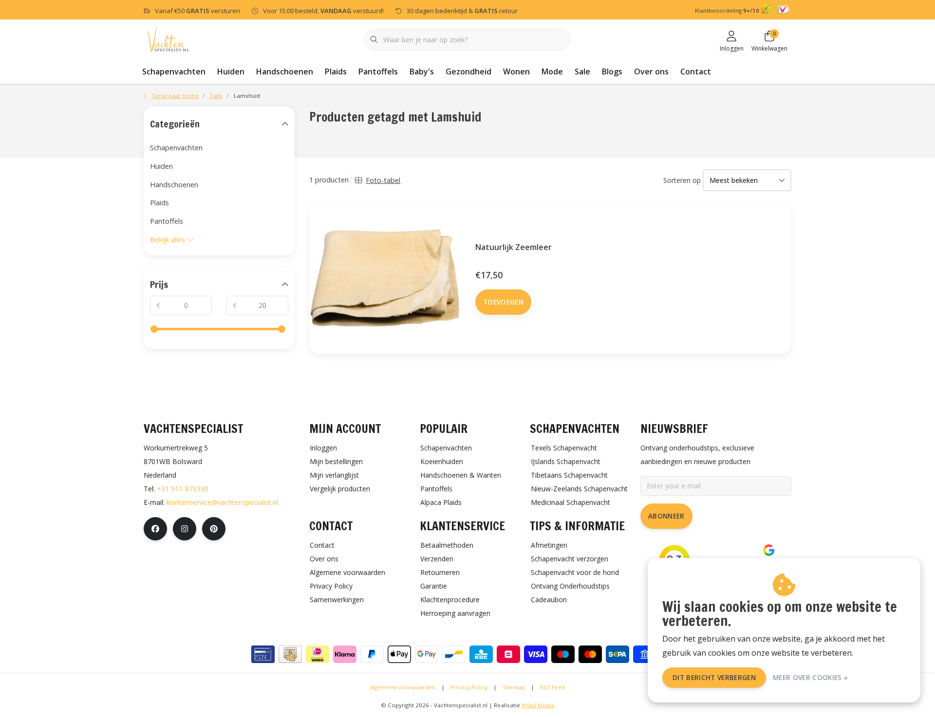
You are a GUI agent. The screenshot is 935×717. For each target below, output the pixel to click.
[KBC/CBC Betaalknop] (481, 654)
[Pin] (263, 654)
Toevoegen (503, 301)
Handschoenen (284, 71)
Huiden (230, 71)
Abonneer (666, 515)
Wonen (516, 71)
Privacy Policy (468, 687)
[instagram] (184, 528)
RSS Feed (552, 687)
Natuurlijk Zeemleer (513, 247)
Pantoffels (378, 71)
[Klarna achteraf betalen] (344, 654)
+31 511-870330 (182, 488)
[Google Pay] (426, 654)
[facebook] (155, 528)
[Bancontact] (454, 654)
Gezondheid (468, 71)
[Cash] (290, 654)
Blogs (612, 71)
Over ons (651, 71)
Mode (552, 71)
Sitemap (514, 687)
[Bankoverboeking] (644, 654)
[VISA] (535, 654)
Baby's (422, 71)
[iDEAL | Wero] (317, 654)
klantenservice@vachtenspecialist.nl (222, 502)
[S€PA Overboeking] (617, 654)
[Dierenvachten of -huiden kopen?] (168, 38)
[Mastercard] (590, 654)
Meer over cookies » (810, 677)
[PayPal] (372, 654)
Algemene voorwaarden (402, 687)
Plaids (336, 71)
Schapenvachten (174, 71)
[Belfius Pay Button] (508, 654)
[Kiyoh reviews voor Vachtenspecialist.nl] (767, 10)
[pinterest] (213, 528)
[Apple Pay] (399, 654)
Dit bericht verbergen (714, 677)
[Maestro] (563, 654)
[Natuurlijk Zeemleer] (385, 278)
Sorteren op (682, 180)
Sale (582, 71)
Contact (695, 71)
